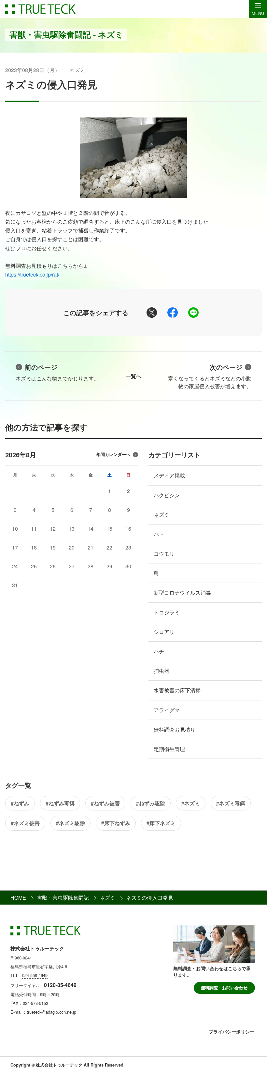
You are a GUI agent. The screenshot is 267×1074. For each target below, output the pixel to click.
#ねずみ (20, 803)
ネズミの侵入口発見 (51, 84)
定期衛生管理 (169, 749)
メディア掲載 (169, 475)
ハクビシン (167, 495)
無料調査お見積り (174, 729)
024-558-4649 (35, 975)
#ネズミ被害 (25, 823)
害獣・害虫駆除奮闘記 (63, 897)
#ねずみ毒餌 (60, 803)
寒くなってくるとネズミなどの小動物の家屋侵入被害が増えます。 (209, 376)
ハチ (159, 651)
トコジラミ (167, 612)
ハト (159, 534)
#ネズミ (190, 803)
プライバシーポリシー (231, 1031)
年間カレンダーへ (113, 454)
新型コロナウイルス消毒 (182, 592)
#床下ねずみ (115, 823)
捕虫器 (161, 670)
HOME (18, 897)
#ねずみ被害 (105, 803)
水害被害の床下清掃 (177, 690)
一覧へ (133, 376)
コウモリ (164, 553)
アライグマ (167, 710)
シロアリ (164, 632)
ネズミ (77, 70)
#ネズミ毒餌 (230, 803)
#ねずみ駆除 (150, 803)
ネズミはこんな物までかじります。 (57, 372)
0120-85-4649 (60, 985)
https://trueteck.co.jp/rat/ (32, 274)
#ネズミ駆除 (70, 823)
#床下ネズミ (161, 823)
